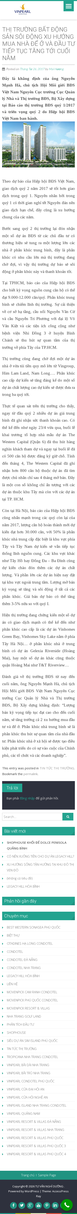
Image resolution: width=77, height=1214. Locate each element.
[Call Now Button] (67, 1205)
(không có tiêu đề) (20, 878)
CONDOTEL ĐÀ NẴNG (22, 959)
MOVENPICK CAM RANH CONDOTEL (32, 992)
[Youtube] (38, 1205)
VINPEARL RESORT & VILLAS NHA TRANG (35, 1129)
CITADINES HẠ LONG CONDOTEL (30, 943)
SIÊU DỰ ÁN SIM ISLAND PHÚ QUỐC (32, 1040)
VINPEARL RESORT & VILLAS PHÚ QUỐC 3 (36, 1146)
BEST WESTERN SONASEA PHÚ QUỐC (33, 927)
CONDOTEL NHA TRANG (24, 968)
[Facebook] (13, 1205)
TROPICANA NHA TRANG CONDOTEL (32, 1057)
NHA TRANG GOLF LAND (24, 1016)
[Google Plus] (30, 1205)
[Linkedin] (55, 1205)
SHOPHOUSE (16, 1032)
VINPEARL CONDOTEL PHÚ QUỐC (30, 1081)
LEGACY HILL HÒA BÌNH (23, 886)
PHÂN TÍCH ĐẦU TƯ (20, 1024)
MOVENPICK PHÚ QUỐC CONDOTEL (32, 1000)
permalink (31, 774)
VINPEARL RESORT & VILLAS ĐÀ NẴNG (34, 1121)
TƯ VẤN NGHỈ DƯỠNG (49, 1186)
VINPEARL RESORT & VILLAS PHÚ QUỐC (35, 1138)
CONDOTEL (15, 951)
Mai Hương (56, 69)
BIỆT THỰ (13, 935)
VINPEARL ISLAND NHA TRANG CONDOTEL (36, 1105)
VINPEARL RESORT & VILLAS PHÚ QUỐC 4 (36, 1154)
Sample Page (47, 1175)
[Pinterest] (46, 1205)
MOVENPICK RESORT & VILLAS (28, 1008)
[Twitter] (21, 1205)
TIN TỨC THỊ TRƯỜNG (57, 768)
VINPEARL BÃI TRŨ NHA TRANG (28, 1073)
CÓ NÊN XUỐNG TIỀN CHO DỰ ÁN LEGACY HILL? (40, 856)
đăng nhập (27, 798)
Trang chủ (27, 1175)
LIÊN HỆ (12, 984)
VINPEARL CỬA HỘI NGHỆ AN (27, 1097)
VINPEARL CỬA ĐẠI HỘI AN (25, 1089)
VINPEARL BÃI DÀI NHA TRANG (28, 1065)
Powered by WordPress (23, 1191)
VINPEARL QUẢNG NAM (23, 1113)
